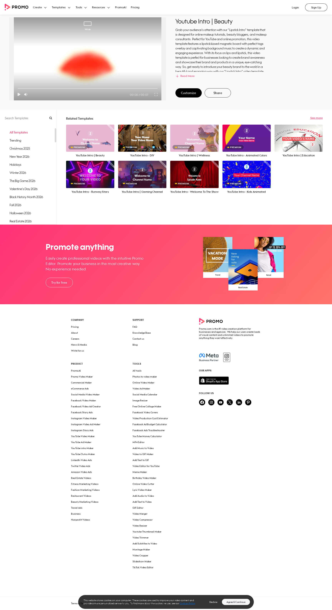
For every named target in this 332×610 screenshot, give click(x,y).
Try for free (59, 282)
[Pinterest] (248, 402)
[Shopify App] (230, 381)
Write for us (77, 350)
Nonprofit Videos (80, 519)
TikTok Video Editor (143, 567)
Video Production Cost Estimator (150, 418)
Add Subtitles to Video (145, 543)
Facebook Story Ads (82, 412)
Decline (213, 602)
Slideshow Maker (142, 561)
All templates (19, 132)
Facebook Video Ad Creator (86, 406)
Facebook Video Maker (83, 400)
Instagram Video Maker (84, 418)
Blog (135, 344)
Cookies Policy (187, 603)
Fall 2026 (15, 205)
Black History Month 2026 (26, 197)
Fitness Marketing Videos (84, 483)
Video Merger (140, 513)
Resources (98, 7)
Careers (75, 338)
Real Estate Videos (81, 478)
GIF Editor (138, 507)
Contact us (138, 338)
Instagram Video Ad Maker (85, 424)
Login (295, 7)
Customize (188, 93)
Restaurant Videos (81, 495)
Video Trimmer (141, 537)
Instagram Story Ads (82, 430)
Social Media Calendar (145, 394)
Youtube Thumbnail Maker (147, 531)
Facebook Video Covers (145, 412)
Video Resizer (140, 525)
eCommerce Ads (80, 388)
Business (76, 513)
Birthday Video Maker (144, 478)
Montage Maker (141, 549)
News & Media (79, 344)
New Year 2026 (19, 156)
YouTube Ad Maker (81, 442)
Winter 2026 (18, 173)
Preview (90, 134)
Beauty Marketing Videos (85, 501)
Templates (59, 7)
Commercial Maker (81, 382)
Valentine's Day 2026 (23, 189)
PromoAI (120, 7)
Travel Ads (76, 507)
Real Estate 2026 (21, 221)
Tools (79, 7)
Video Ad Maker (141, 388)
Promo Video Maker (82, 376)
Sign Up (316, 7)
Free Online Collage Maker (147, 406)
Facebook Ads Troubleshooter (149, 430)
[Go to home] (19, 7)
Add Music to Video (143, 448)
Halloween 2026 (20, 213)
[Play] (19, 94)
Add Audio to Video (143, 495)
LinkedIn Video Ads (81, 460)
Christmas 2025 (20, 148)
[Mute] (26, 94)
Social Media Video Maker (85, 394)
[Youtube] (220, 402)
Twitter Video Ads (80, 466)
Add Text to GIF (141, 460)
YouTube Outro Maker (83, 454)
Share (217, 93)
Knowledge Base (142, 332)
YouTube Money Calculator (147, 436)
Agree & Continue (236, 602)
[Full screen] (156, 94)
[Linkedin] (239, 402)
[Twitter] (230, 402)
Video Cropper (140, 555)
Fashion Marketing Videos (85, 489)
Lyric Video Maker (142, 489)
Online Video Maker (143, 382)
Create (37, 7)
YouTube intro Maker (82, 448)
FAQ (135, 326)
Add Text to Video (142, 501)
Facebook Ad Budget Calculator (150, 424)
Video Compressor (143, 519)
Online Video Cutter (143, 483)
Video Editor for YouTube (146, 466)
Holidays (15, 165)
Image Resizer (140, 400)
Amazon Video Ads (81, 472)
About (74, 332)
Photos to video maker (145, 376)
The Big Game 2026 (22, 181)
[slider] (18, 88)
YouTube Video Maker (83, 436)
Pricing (135, 7)
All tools (137, 370)
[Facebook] (208, 357)
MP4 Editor (138, 442)
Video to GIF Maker (143, 454)
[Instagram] (226, 357)
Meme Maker (140, 472)
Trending (15, 140)
